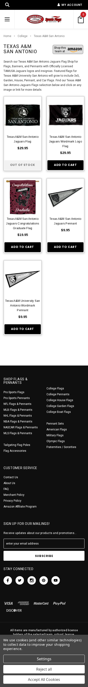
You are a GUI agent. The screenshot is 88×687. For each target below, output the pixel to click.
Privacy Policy (12, 500)
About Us (9, 483)
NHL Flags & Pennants (18, 415)
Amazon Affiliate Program (20, 506)
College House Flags (59, 400)
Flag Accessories (15, 450)
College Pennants (57, 394)
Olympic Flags (55, 441)
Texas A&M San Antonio (49, 36)
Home (7, 36)
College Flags (55, 388)
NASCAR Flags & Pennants (21, 427)
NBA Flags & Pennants (18, 421)
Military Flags (55, 435)
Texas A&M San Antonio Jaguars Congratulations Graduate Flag (22, 223)
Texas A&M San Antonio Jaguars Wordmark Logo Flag (65, 141)
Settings (44, 658)
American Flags (56, 429)
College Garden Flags (60, 406)
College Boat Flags (58, 412)
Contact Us (11, 477)
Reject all (44, 669)
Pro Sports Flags (14, 392)
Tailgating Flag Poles (17, 445)
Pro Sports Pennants (17, 398)
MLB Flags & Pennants (18, 409)
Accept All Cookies (44, 679)
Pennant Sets (55, 423)
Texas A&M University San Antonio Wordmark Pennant (22, 305)
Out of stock (22, 165)
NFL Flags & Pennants (17, 404)
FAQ (6, 489)
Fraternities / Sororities (61, 447)
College (22, 36)
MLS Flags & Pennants (18, 433)
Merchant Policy (14, 495)
